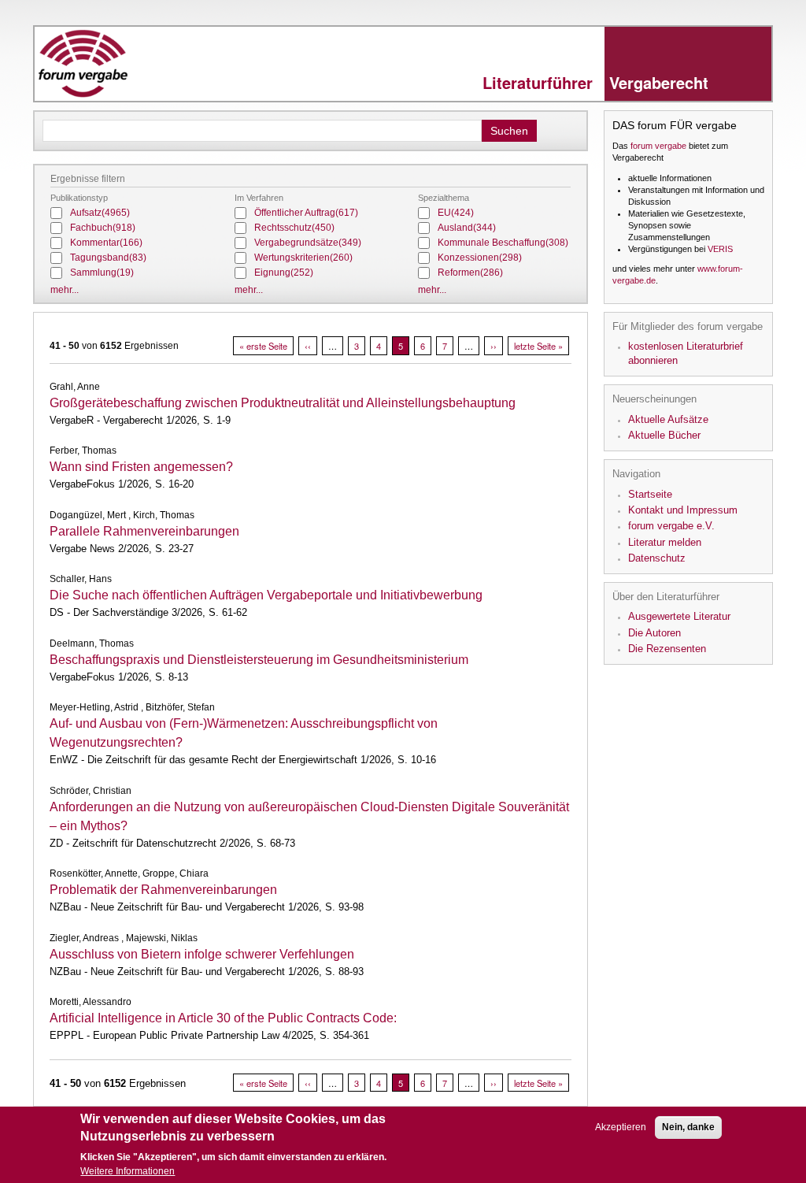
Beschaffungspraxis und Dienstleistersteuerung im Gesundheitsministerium (259, 659)
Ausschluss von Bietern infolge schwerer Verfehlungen (202, 954)
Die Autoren (654, 633)
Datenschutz (657, 558)
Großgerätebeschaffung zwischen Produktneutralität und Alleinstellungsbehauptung (283, 403)
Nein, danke (688, 1127)
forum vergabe (658, 145)
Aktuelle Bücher (664, 435)
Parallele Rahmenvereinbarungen (144, 531)
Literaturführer (595, 82)
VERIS (720, 249)
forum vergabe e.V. (671, 526)
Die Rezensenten (667, 649)
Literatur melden (664, 542)
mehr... (64, 289)
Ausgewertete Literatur (679, 616)
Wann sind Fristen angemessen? (141, 466)
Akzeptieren (620, 1127)
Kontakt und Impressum (683, 510)
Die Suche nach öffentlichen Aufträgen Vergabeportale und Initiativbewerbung (266, 595)
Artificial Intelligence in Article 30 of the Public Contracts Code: (223, 1018)
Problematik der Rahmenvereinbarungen (163, 889)
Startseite (650, 494)
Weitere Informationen (127, 1171)
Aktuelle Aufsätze (668, 419)
